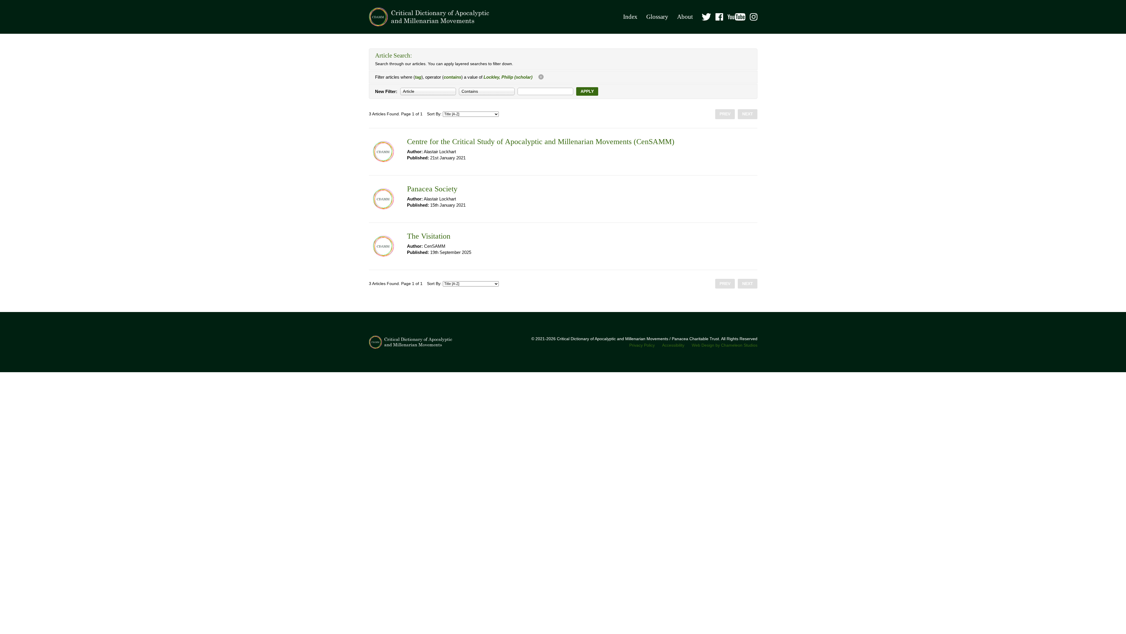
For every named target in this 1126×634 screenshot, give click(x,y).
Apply (587, 91)
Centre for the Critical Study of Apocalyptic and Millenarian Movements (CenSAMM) (540, 141)
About (685, 16)
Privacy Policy (642, 345)
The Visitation (428, 236)
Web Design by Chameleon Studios (724, 345)
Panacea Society (432, 189)
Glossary (657, 16)
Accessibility (673, 345)
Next (747, 114)
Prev (725, 114)
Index (630, 16)
